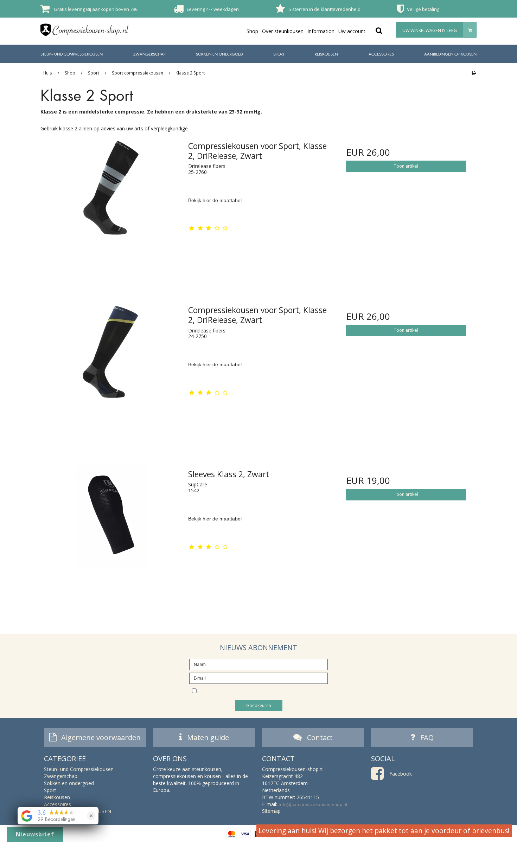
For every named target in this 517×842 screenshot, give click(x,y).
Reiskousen (326, 54)
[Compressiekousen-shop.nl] (84, 30)
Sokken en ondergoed (219, 54)
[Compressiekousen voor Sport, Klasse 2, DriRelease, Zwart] (111, 206)
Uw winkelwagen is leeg (429, 30)
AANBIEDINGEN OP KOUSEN (450, 54)
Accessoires (381, 54)
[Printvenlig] (474, 73)
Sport (279, 54)
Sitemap (271, 811)
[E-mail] (258, 677)
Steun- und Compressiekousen (71, 54)
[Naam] (258, 663)
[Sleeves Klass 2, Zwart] (111, 535)
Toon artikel (406, 166)
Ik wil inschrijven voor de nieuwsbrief (264, 690)
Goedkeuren (258, 705)
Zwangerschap (149, 54)
